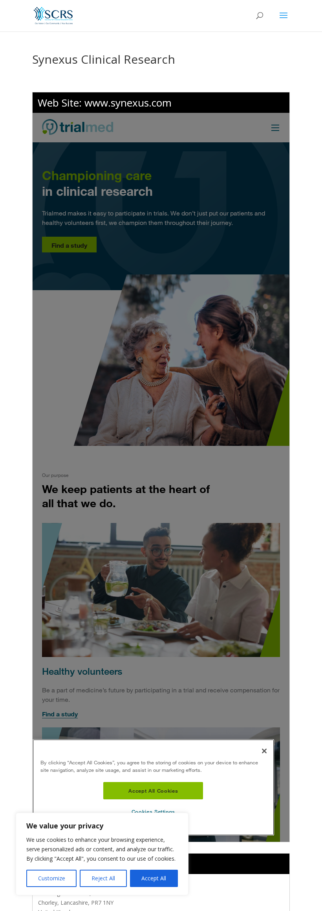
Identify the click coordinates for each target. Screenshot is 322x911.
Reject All (103, 878)
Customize (51, 878)
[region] (102, 854)
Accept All (153, 878)
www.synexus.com (128, 103)
